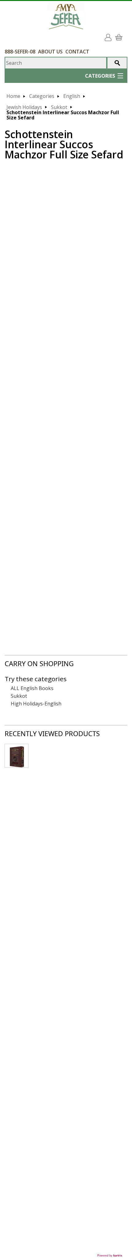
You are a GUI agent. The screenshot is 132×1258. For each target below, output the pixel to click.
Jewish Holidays (24, 107)
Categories (41, 96)
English (71, 96)
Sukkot (59, 107)
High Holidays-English (36, 703)
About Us (50, 51)
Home (13, 96)
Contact (77, 51)
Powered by (109, 1255)
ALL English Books (32, 688)
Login (109, 35)
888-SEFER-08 (20, 51)
